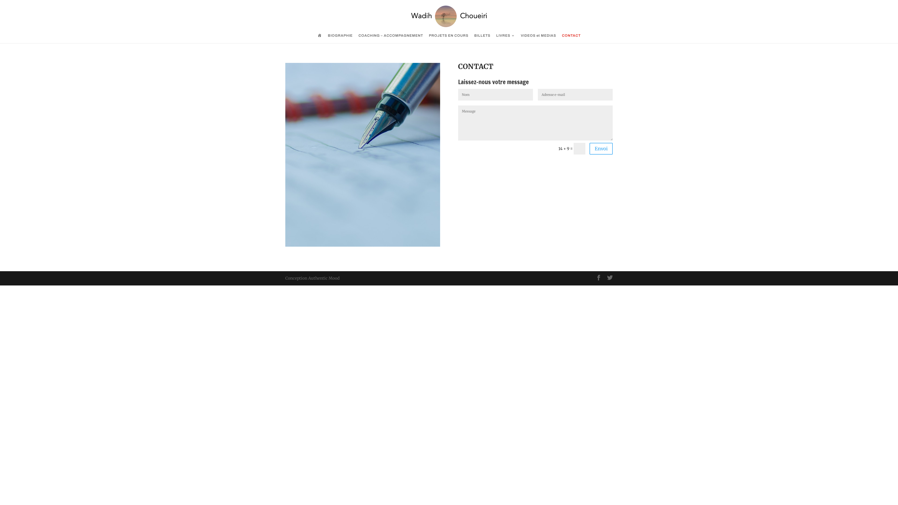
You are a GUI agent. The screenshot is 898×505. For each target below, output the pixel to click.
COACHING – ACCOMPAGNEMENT (390, 35)
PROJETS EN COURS (448, 35)
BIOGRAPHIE (340, 35)
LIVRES (503, 35)
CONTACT (571, 35)
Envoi (601, 149)
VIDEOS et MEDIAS (538, 35)
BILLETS (482, 35)
